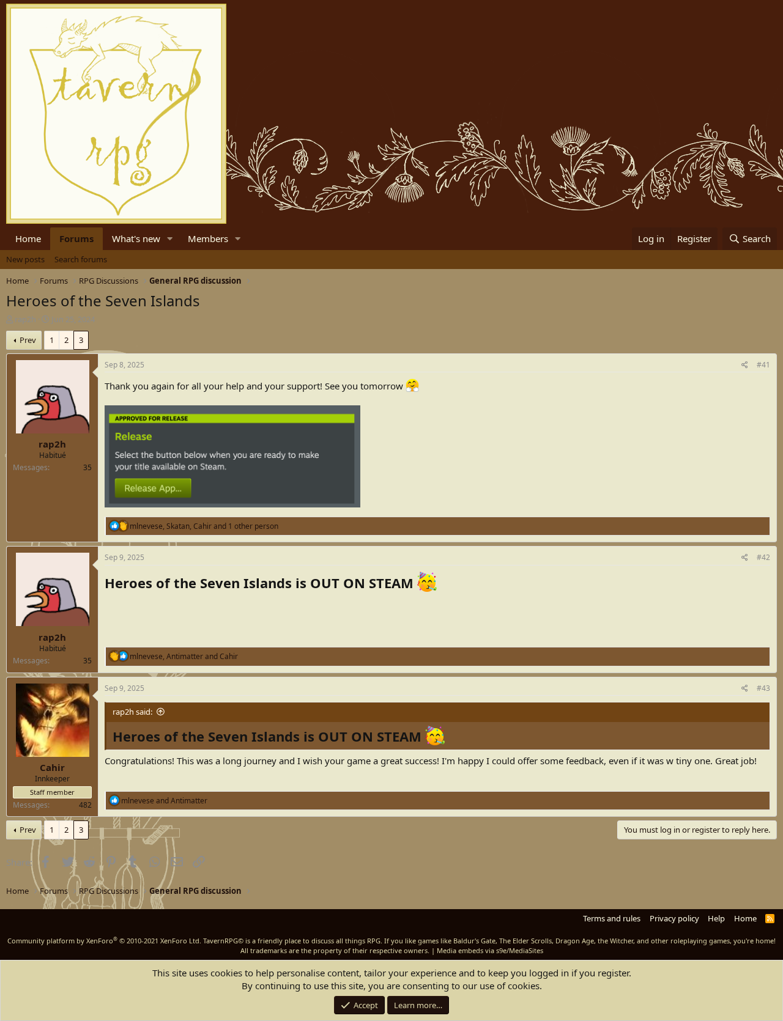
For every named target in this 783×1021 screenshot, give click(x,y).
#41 (763, 364)
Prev (28, 339)
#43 (763, 688)
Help (716, 918)
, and (184, 656)
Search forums (80, 259)
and (164, 800)
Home (28, 238)
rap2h (25, 319)
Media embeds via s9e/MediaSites (490, 950)
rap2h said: (132, 711)
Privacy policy (674, 918)
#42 (763, 557)
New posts (25, 259)
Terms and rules (611, 918)
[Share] (744, 365)
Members (208, 238)
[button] (170, 238)
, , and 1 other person (204, 526)
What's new (136, 238)
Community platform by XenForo (104, 940)
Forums (76, 238)
